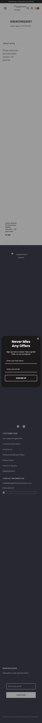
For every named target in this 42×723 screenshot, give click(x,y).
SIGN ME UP (21, 378)
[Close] (38, 338)
